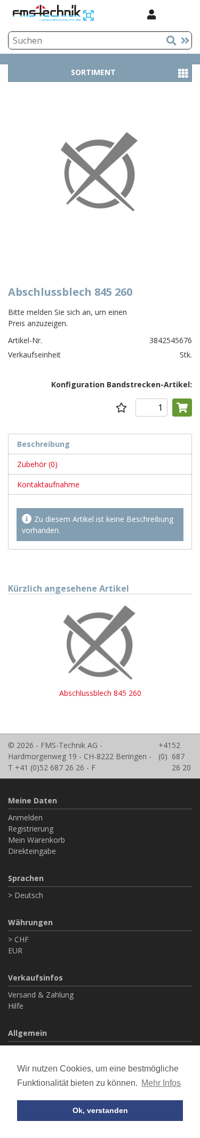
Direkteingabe (32, 851)
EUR (15, 950)
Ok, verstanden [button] (100, 1110)
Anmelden (25, 817)
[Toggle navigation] (178, 13)
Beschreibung (43, 444)
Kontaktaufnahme (48, 484)
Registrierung (30, 829)
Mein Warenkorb (36, 840)
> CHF (18, 939)
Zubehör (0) (37, 464)
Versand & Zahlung (41, 995)
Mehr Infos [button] (161, 1082)
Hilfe (15, 1006)
